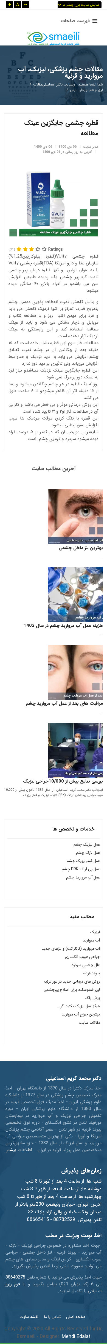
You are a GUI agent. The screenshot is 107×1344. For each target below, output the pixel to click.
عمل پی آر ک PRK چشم (81, 869)
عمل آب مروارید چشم (83, 877)
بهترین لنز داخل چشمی (81, 548)
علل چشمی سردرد (86, 965)
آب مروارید (91, 940)
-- (25, 4)
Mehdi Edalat (76, 1336)
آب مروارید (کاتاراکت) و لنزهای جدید (71, 949)
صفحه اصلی (75, 1317)
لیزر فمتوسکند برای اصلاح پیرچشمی (72, 990)
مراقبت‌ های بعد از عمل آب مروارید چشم (64, 703)
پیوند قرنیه (91, 973)
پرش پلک (92, 998)
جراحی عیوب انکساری (82, 957)
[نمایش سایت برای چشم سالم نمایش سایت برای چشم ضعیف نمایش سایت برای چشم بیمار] (80, 4)
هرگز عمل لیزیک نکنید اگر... (78, 1006)
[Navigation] (77, 21)
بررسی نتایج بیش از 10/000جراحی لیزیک (63, 781)
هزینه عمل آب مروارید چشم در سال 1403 (63, 625)
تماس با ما (52, 1317)
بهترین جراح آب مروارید (81, 1014)
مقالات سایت (89, 1023)
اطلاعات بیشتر (19, 1149)
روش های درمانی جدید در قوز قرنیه (72, 981)
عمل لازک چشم (88, 853)
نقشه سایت (28, 1317)
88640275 (15, 1277)
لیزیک (95, 932)
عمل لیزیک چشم (87, 844)
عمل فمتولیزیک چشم (83, 861)
